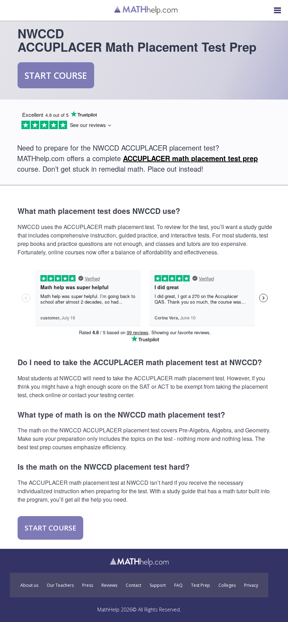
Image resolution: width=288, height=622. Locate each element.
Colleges (227, 585)
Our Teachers (60, 585)
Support (158, 585)
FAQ (178, 585)
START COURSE (56, 75)
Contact (133, 585)
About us (29, 585)
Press (87, 585)
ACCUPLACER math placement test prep (190, 158)
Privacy (251, 585)
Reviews (109, 585)
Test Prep (200, 585)
